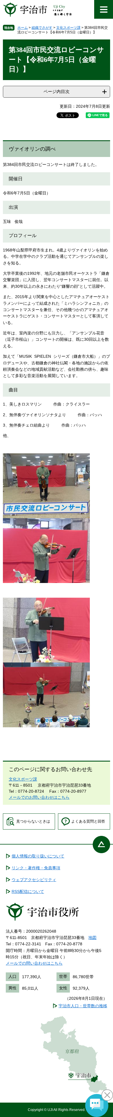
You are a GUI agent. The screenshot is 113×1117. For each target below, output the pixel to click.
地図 (92, 937)
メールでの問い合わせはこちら (34, 963)
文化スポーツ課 (68, 28)
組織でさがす (42, 28)
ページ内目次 (56, 91)
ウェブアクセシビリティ (34, 879)
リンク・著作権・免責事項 (36, 868)
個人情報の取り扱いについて (38, 856)
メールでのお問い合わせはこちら (39, 797)
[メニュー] (103, 9)
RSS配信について (28, 891)
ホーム (22, 28)
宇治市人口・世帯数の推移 (83, 1006)
